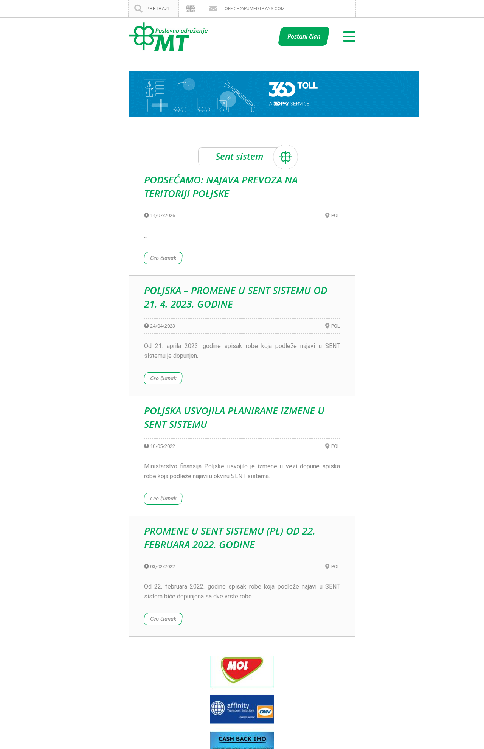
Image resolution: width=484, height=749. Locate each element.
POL (335, 215)
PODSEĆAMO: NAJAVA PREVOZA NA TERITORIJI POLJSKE (221, 186)
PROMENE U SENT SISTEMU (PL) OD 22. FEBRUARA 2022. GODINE (229, 537)
